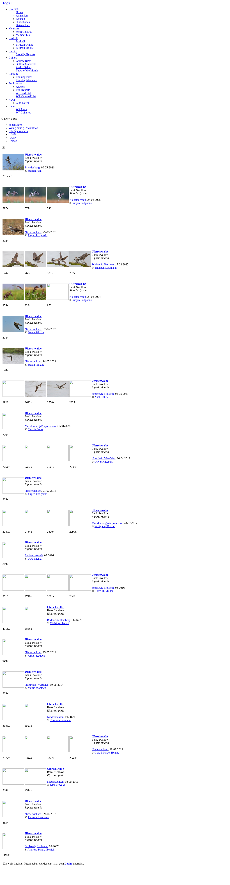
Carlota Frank (35, 429)
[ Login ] (6, 2)
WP (14, 134)
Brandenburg (32, 167)
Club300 (14, 9)
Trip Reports (23, 89)
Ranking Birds (24, 76)
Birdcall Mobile (25, 47)
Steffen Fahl (35, 170)
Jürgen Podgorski (82, 203)
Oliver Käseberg (104, 461)
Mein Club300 (24, 31)
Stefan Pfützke (36, 332)
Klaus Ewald (57, 784)
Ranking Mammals (26, 80)
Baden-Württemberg (58, 620)
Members (14, 28)
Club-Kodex (23, 22)
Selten (15, 124)
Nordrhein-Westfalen (103, 458)
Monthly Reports (25, 54)
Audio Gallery (24, 67)
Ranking (13, 73)
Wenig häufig (23, 127)
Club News (22, 102)
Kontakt (20, 18)
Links (12, 106)
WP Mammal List (26, 96)
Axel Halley (101, 397)
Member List (23, 34)
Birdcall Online (24, 44)
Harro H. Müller (104, 590)
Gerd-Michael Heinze (107, 752)
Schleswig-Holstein (103, 264)
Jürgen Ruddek (36, 655)
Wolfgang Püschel (105, 526)
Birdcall (13, 38)
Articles (20, 86)
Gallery (13, 57)
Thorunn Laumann (60, 720)
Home (19, 12)
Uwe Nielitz (35, 558)
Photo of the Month (27, 70)
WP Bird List (23, 93)
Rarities (13, 51)
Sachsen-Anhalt (34, 555)
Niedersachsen (77, 199)
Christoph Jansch (59, 623)
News (12, 99)
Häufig (18, 131)
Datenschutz (23, 25)
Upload (13, 140)
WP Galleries (23, 112)
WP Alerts (21, 109)
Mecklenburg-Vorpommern (40, 426)
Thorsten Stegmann (106, 267)
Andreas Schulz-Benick (40, 849)
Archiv (13, 137)
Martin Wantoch (37, 687)
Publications (15, 83)
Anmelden (22, 15)
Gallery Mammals (26, 64)
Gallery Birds (23, 60)
